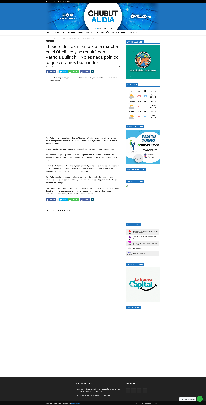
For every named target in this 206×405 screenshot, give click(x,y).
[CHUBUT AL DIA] (103, 16)
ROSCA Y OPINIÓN (102, 32)
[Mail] (151, 1)
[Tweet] (63, 71)
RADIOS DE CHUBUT (85, 32)
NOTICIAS (71, 32)
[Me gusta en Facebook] (85, 71)
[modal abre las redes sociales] (92, 71)
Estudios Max (75, 403)
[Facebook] (148, 1)
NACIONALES (55, 38)
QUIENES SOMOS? (56, 1)
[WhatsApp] (158, 1)
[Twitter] (155, 1)
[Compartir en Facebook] (51, 71)
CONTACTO (66, 1)
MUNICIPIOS (59, 32)
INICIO (47, 1)
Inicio (47, 38)
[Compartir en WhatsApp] (73, 71)
